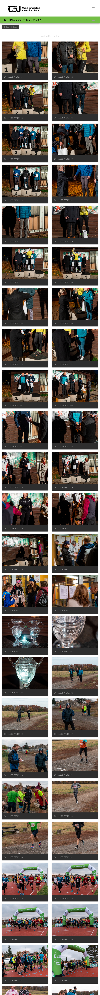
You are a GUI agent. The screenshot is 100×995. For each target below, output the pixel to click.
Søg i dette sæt (12, 27)
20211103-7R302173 (63, 898)
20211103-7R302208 (13, 693)
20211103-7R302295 (13, 200)
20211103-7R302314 (13, 77)
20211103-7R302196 (13, 775)
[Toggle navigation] (93, 8)
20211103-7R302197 (63, 734)
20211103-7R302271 (13, 282)
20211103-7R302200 (13, 734)
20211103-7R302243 (63, 405)
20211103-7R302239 (63, 446)
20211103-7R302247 (13, 405)
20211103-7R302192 (13, 816)
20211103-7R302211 (13, 652)
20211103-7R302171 (13, 939)
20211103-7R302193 (63, 775)
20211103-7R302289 (63, 159)
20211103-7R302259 (13, 364)
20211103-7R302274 (63, 241)
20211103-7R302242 (13, 446)
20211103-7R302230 (63, 487)
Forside (5, 20)
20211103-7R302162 (63, 980)
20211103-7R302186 (13, 857)
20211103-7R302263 (63, 323)
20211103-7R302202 (63, 693)
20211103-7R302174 (13, 898)
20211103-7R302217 (63, 569)
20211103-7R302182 (63, 857)
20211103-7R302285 (63, 200)
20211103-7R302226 (13, 528)
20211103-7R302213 (63, 611)
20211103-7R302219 (13, 569)
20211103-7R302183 (63, 816)
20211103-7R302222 (63, 528)
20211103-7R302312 (63, 77)
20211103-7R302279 (13, 241)
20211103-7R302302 (63, 118)
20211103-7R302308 (13, 118)
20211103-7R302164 (13, 980)
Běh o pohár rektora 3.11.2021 (25, 19)
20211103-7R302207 (63, 651)
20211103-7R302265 (13, 323)
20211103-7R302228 (13, 487)
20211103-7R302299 (13, 159)
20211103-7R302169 (63, 939)
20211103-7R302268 (63, 282)
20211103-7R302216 (13, 611)
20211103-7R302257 (63, 364)
